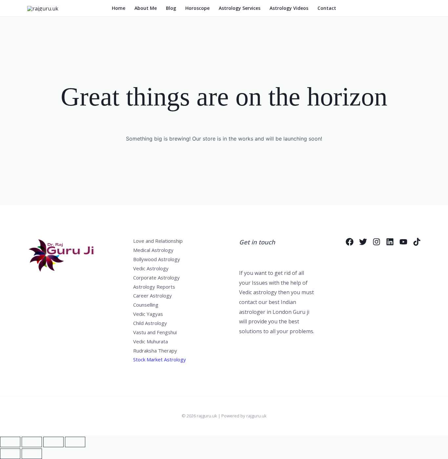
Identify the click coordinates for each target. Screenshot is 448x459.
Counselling (145, 304)
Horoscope (197, 8)
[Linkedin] (390, 242)
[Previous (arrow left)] (10, 454)
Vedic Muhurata (150, 341)
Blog (171, 8)
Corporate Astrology (156, 277)
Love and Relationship (158, 241)
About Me (145, 8)
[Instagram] (376, 242)
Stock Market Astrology (159, 359)
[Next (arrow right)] (32, 454)
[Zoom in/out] (10, 442)
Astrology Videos (289, 8)
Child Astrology (150, 323)
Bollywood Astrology (156, 259)
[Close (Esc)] (75, 442)
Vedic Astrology (151, 268)
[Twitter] (363, 242)
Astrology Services (239, 8)
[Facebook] (350, 242)
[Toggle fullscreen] (32, 442)
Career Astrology (152, 295)
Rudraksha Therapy (155, 350)
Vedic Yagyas (148, 314)
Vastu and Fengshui (155, 332)
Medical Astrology (153, 250)
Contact (326, 8)
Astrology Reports (154, 286)
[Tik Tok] (417, 242)
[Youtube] (403, 242)
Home (118, 8)
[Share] (53, 442)
